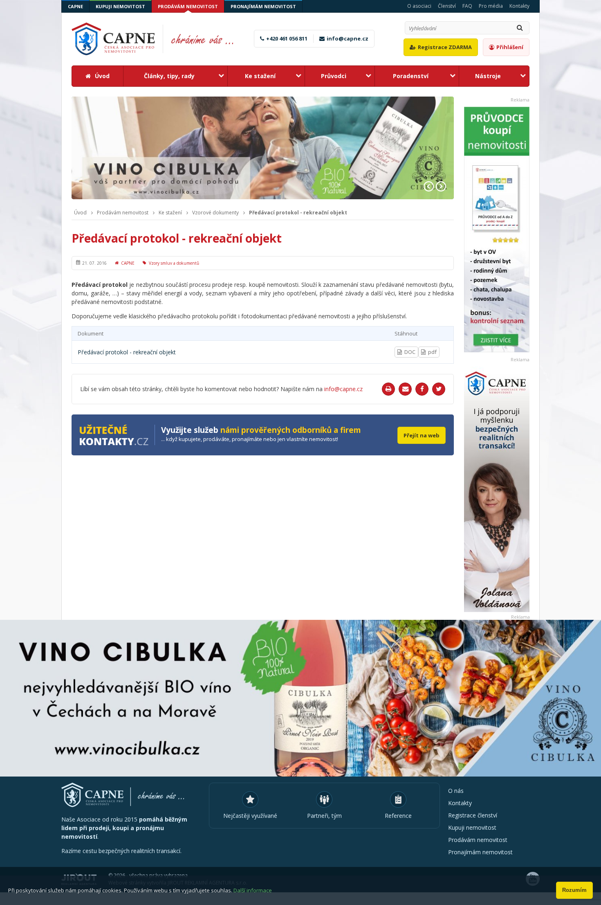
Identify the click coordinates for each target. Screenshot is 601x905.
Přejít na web (422, 435)
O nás (456, 791)
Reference (398, 815)
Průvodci (333, 76)
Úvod (102, 76)
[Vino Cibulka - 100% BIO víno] (300, 698)
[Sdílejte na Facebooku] (421, 389)
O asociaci (419, 5)
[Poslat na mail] (405, 389)
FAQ (467, 5)
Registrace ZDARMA (445, 47)
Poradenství (410, 76)
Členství (447, 5)
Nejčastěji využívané (250, 815)
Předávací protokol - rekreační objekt (298, 212)
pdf (432, 352)
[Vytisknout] (388, 389)
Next (441, 186)
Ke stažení (260, 76)
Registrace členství (472, 815)
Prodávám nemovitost (188, 6)
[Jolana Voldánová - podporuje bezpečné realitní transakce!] (496, 489)
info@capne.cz (347, 38)
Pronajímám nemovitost (263, 6)
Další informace (252, 890)
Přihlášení (509, 47)
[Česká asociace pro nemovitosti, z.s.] (157, 39)
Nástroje (488, 76)
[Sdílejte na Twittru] (438, 389)
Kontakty (519, 5)
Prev (429, 186)
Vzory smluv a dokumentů (174, 263)
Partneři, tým (324, 815)
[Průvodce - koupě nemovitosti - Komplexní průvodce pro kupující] (496, 229)
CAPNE (75, 6)
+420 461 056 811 (286, 38)
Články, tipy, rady (169, 76)
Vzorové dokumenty (215, 212)
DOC (409, 352)
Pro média (491, 5)
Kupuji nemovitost (120, 6)
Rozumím (574, 890)
